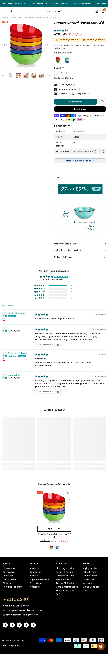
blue (57, 547)
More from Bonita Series (78, 160)
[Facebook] (5, 625)
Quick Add (54, 528)
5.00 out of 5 (61, 276)
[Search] (11, 11)
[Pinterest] (19, 625)
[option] (26, 45)
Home (5, 17)
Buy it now (80, 109)
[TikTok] (26, 625)
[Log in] (96, 11)
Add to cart (75, 101)
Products (16, 17)
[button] (4, 45)
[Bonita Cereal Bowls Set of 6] (54, 507)
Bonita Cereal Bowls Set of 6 (54, 536)
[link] (18, 464)
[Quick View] (68, 499)
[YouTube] (33, 625)
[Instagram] (12, 625)
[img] (41, 314)
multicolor (51, 547)
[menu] (3, 11)
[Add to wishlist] (102, 101)
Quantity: (59, 68)
